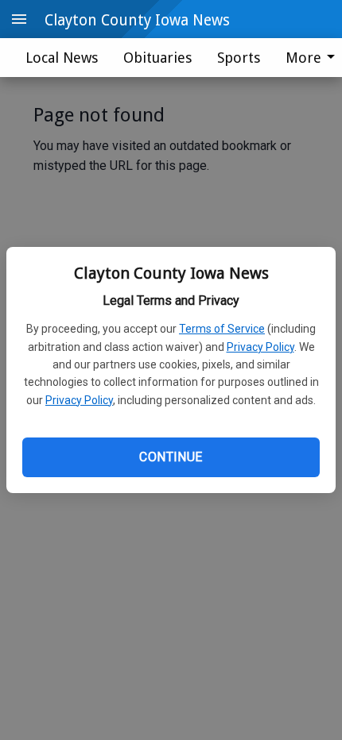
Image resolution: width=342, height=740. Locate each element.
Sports (238, 57)
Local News (61, 57)
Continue (170, 456)
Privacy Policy (260, 347)
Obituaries (157, 57)
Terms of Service (222, 328)
